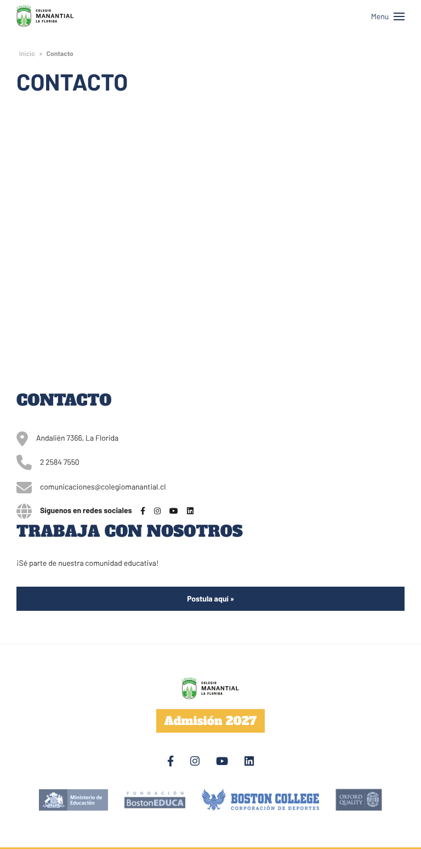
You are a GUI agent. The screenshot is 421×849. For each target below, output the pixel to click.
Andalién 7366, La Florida (77, 437)
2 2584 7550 (59, 461)
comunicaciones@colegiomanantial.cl (103, 486)
